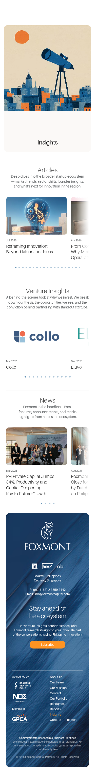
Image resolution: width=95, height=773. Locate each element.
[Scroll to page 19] (80, 267)
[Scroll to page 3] (23, 267)
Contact (55, 693)
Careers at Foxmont (64, 720)
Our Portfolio (58, 698)
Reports (55, 709)
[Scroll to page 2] (19, 267)
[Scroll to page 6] (33, 267)
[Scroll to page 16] (69, 267)
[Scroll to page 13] (58, 267)
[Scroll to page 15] (65, 267)
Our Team (57, 682)
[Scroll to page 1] (14, 267)
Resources (57, 704)
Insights (55, 714)
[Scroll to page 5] (30, 267)
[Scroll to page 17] (72, 267)
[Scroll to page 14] (62, 267)
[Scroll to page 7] (37, 267)
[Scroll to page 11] (51, 267)
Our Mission (58, 688)
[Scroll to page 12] (54, 267)
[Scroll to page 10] (47, 267)
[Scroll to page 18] (76, 267)
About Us (56, 677)
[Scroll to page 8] (40, 267)
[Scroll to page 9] (44, 267)
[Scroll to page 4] (26, 267)
